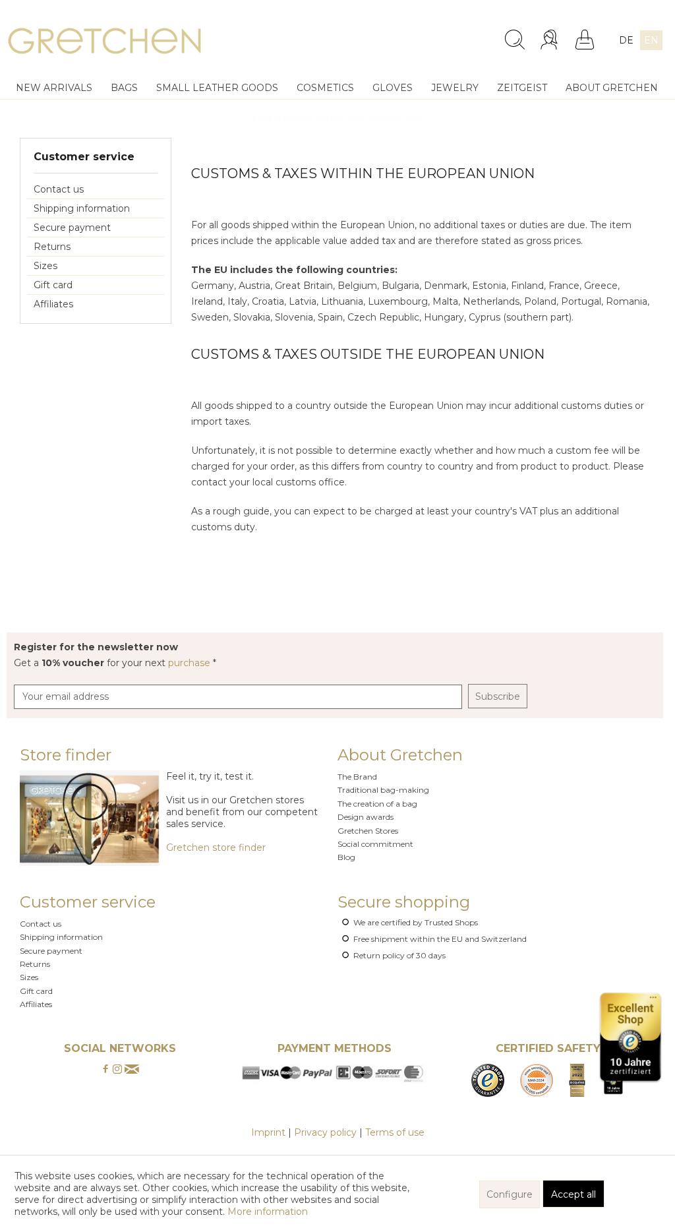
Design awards (366, 817)
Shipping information (82, 208)
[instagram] (117, 1070)
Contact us (59, 189)
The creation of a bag (377, 804)
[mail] (132, 1070)
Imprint (268, 1132)
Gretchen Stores (368, 831)
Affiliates (53, 304)
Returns (52, 247)
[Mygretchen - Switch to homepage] (104, 42)
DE (626, 40)
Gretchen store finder (216, 847)
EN (651, 40)
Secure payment (72, 227)
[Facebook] (105, 1070)
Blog (346, 857)
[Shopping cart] (585, 39)
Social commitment (375, 844)
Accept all (573, 1194)
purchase (190, 663)
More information (267, 1211)
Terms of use (395, 1132)
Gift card (53, 285)
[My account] (550, 39)
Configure (509, 1194)
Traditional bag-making (383, 790)
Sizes (45, 266)
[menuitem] (432, 34)
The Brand (357, 777)
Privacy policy (325, 1132)
